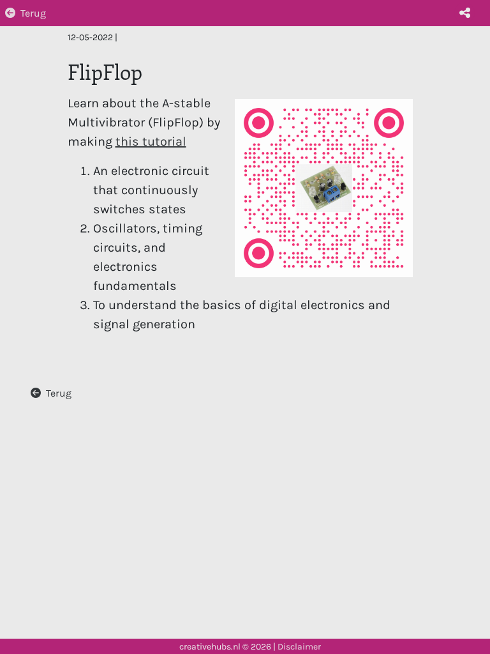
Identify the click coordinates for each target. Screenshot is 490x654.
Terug (33, 13)
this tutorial (150, 141)
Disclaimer (299, 646)
